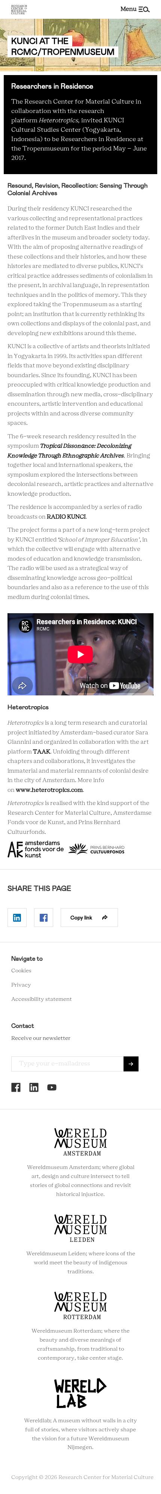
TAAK (41, 752)
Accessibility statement (41, 999)
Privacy (21, 985)
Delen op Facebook (43, 917)
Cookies (21, 970)
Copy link (81, 917)
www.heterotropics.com (49, 790)
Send (131, 1063)
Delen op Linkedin (17, 917)
